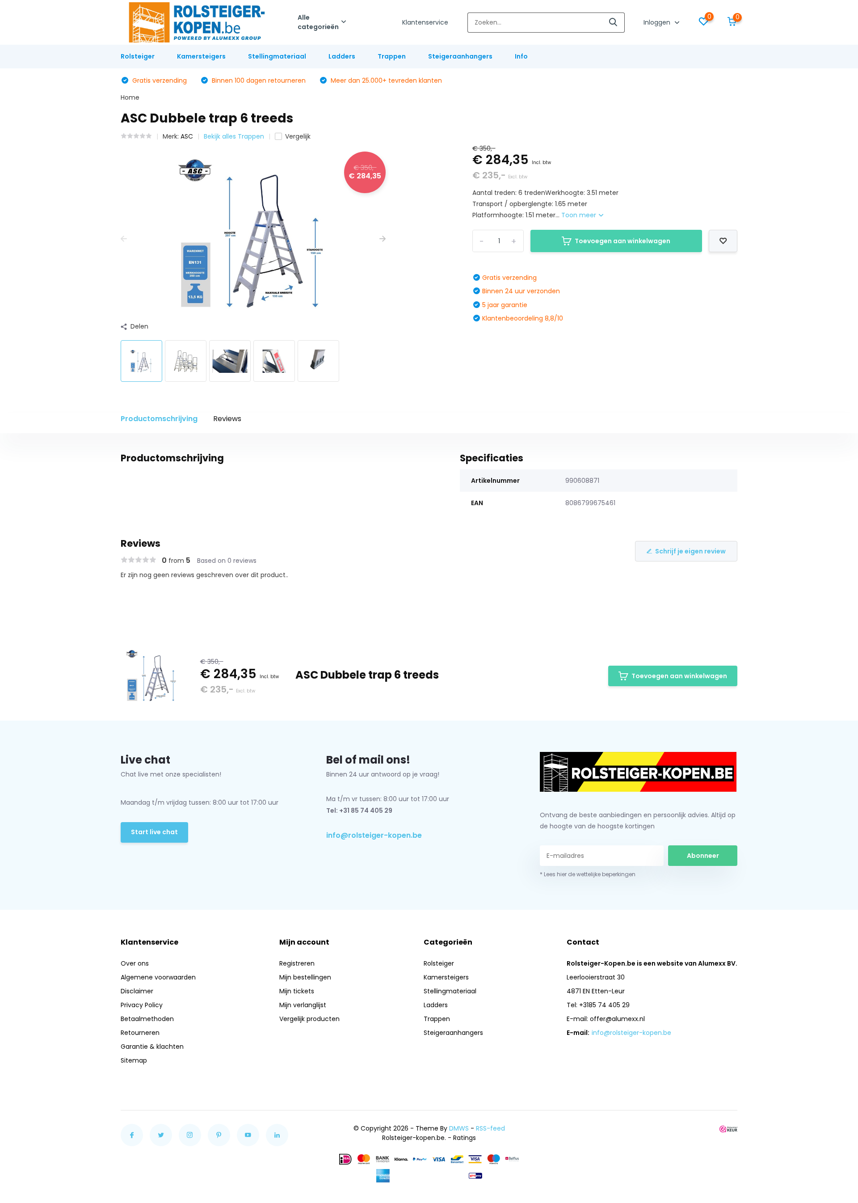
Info (521, 56)
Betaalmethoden (147, 1018)
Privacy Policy (142, 1004)
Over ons (135, 963)
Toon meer (579, 215)
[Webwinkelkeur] (728, 1128)
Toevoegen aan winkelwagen (622, 240)
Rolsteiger (138, 56)
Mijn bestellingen (305, 977)
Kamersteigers (201, 56)
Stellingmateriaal (277, 56)
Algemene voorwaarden (158, 977)
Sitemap (134, 1060)
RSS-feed (490, 1128)
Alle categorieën (318, 22)
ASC (187, 136)
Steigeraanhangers (460, 56)
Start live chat (154, 831)
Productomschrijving (159, 419)
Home (130, 97)
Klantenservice (425, 22)
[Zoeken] (613, 23)
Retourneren (140, 1032)
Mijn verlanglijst (302, 1004)
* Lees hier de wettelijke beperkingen (587, 874)
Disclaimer (137, 991)
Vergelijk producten (309, 1018)
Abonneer (703, 855)
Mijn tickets (296, 991)
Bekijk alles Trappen (234, 136)
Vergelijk (298, 136)
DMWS (459, 1128)
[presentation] (124, 239)
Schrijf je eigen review (690, 551)
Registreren (297, 963)
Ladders (341, 56)
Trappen (392, 56)
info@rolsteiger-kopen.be (374, 835)
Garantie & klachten (152, 1046)
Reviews (227, 419)
